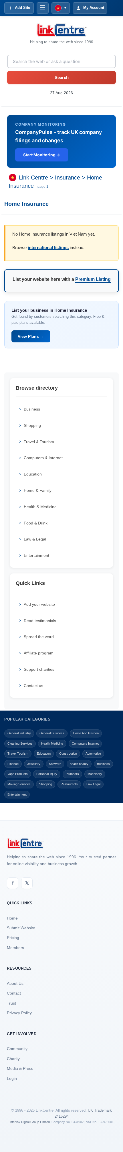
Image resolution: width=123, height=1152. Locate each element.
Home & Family (37, 490)
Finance (13, 764)
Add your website (39, 604)
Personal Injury (46, 774)
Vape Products (17, 774)
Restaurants (69, 784)
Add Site (22, 7)
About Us (15, 983)
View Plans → (31, 336)
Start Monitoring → (41, 154)
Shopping (32, 425)
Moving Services (19, 784)
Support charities (39, 669)
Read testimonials (40, 620)
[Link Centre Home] (61, 30)
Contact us (33, 685)
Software (55, 764)
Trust (11, 1003)
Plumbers (72, 774)
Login (12, 1078)
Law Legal (93, 784)
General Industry (19, 733)
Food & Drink (35, 523)
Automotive (93, 753)
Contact (14, 993)
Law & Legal (35, 539)
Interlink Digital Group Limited (29, 1122)
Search (62, 77)
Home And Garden (86, 733)
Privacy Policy (19, 1013)
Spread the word (39, 636)
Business (32, 409)
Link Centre (33, 178)
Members (15, 947)
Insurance (67, 178)
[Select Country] (14, 178)
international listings (48, 247)
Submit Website (21, 928)
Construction (68, 753)
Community (17, 1048)
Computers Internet (85, 743)
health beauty (79, 764)
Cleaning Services (20, 743)
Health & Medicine (40, 506)
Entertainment (36, 555)
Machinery (95, 774)
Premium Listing (93, 279)
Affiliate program (38, 653)
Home (12, 918)
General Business (51, 733)
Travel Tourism (17, 753)
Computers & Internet (43, 457)
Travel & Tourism (39, 441)
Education (33, 474)
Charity (13, 1058)
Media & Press (20, 1068)
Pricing (13, 937)
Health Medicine (52, 743)
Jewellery (33, 764)
